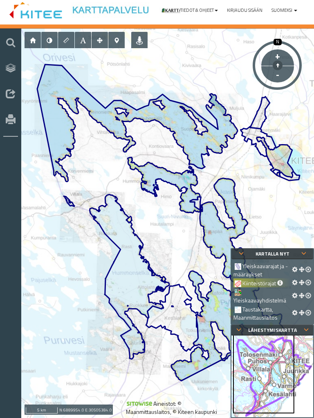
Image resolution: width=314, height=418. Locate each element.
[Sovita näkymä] (100, 40)
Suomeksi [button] (282, 10)
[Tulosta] (10, 120)
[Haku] (10, 42)
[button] (199, 10)
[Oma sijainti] (139, 40)
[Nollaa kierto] (278, 65)
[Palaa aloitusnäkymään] (33, 40)
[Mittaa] (66, 40)
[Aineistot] (10, 68)
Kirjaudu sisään (244, 10)
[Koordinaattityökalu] (116, 40)
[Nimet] (83, 40)
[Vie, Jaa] (10, 94)
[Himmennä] (49, 40)
